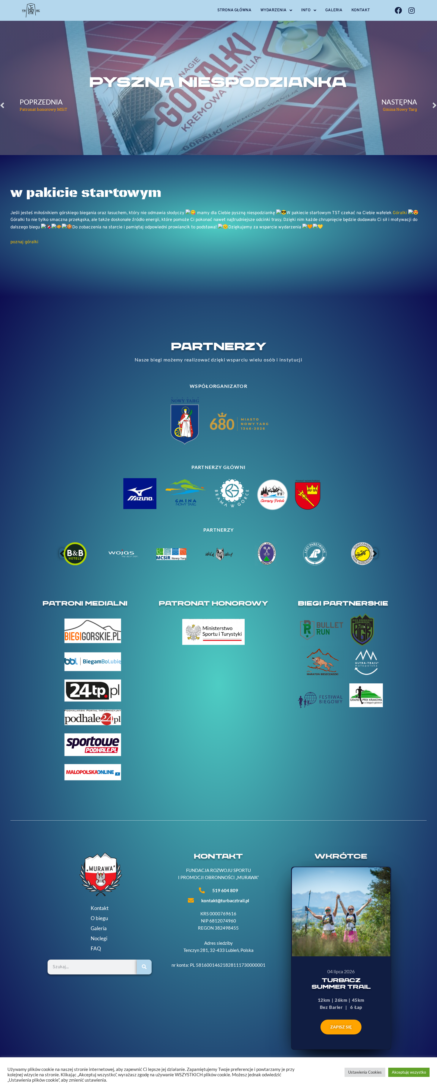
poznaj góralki (24, 242)
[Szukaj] (144, 967)
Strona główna (234, 10)
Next (375, 553)
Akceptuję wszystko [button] (409, 1072)
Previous (62, 553)
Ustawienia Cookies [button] (365, 1072)
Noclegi (99, 938)
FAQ (96, 949)
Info (306, 10)
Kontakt (360, 10)
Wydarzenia (273, 10)
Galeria (333, 10)
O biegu (99, 918)
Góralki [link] (400, 213)
